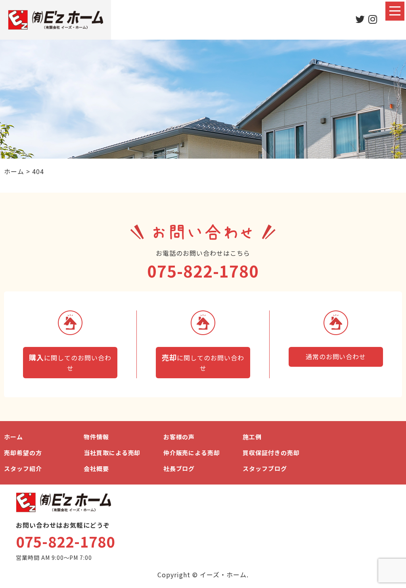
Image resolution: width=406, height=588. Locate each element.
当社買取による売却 (112, 452)
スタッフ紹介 (23, 468)
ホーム (13, 437)
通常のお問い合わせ (336, 356)
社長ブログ (179, 468)
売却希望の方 (23, 452)
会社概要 (96, 468)
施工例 (252, 437)
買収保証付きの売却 (271, 452)
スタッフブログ (265, 468)
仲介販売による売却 (191, 452)
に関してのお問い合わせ (70, 362)
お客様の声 (179, 437)
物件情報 (96, 437)
